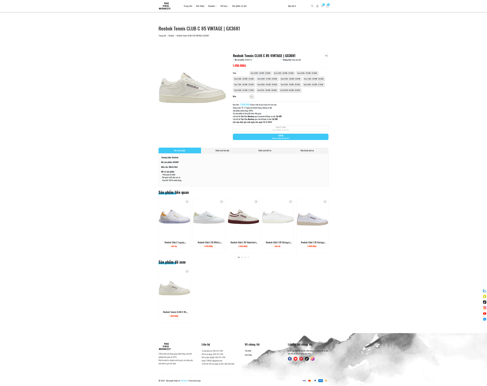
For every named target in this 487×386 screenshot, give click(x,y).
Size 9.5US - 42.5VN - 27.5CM (243, 90)
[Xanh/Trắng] (251, 96)
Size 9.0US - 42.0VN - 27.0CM (313, 84)
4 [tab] (248, 257)
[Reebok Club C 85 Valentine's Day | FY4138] (243, 218)
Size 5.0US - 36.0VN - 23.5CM (244, 79)
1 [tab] (239, 257)
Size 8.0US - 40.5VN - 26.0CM (267, 84)
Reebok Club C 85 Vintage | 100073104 (278, 244)
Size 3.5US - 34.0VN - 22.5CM (283, 73)
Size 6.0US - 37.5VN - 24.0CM (267, 79)
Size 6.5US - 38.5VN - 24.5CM (290, 79)
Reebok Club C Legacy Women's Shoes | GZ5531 (174, 244)
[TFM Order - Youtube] (295, 359)
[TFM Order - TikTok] (307, 359)
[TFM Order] (169, 6)
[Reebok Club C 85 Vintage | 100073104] (278, 218)
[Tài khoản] (317, 6)
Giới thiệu (200, 5)
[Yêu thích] (187, 202)
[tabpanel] (174, 225)
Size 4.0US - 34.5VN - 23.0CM (307, 73)
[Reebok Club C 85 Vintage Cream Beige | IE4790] (312, 218)
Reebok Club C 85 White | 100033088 (209, 244)
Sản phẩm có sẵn (239, 5)
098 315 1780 (218, 350)
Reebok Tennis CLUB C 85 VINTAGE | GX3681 (174, 313)
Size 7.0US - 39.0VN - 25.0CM (313, 79)
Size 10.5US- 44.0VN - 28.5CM (290, 90)
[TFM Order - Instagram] (313, 359)
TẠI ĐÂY (279, 116)
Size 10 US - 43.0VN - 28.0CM (266, 90)
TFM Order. (184, 380)
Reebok (171, 35)
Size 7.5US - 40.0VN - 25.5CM (243, 84)
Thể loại (224, 5)
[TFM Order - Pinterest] (301, 359)
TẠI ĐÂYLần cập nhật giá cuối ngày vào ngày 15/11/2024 (255, 120)
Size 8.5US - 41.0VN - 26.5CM (290, 84)
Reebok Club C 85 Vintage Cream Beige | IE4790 (312, 244)
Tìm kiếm (248, 350)
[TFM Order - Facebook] (290, 359)
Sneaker (212, 5)
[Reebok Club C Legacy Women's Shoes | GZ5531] (174, 218)
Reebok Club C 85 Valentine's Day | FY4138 (243, 244)
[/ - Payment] (304, 380)
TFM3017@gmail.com (214, 360)
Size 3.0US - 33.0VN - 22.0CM (260, 73)
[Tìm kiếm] (312, 6)
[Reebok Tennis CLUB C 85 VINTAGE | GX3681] (174, 288)
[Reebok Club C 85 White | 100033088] (209, 218)
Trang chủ (188, 5)
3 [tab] (245, 257)
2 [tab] (242, 257)
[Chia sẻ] (326, 55)
